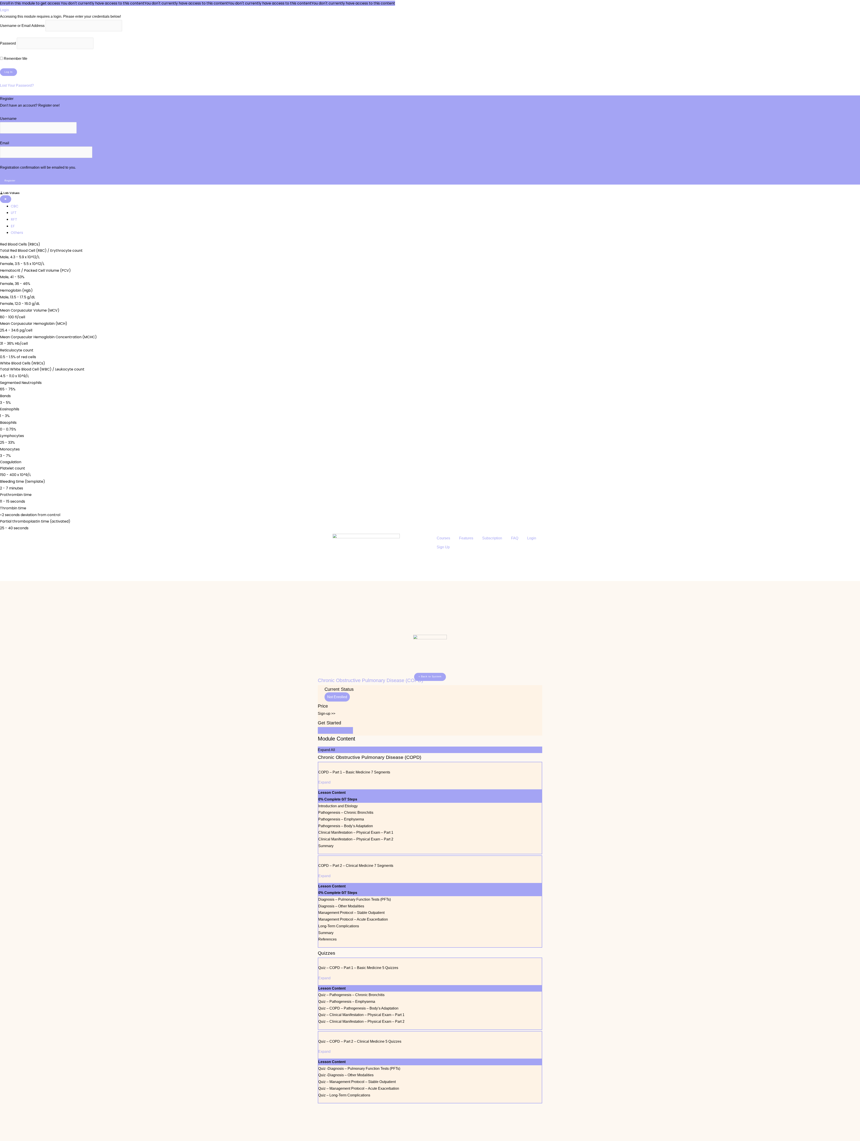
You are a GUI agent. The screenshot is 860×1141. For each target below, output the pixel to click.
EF (13, 226)
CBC (14, 206)
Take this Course (335, 730)
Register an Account (16, 112)
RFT (14, 219)
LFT (14, 212)
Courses (443, 538)
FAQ (514, 538)
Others (17, 232)
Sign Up (443, 547)
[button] (430, 677)
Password (8, 43)
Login (531, 538)
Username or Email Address (22, 26)
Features (466, 538)
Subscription (492, 538)
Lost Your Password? (17, 85)
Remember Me (15, 58)
